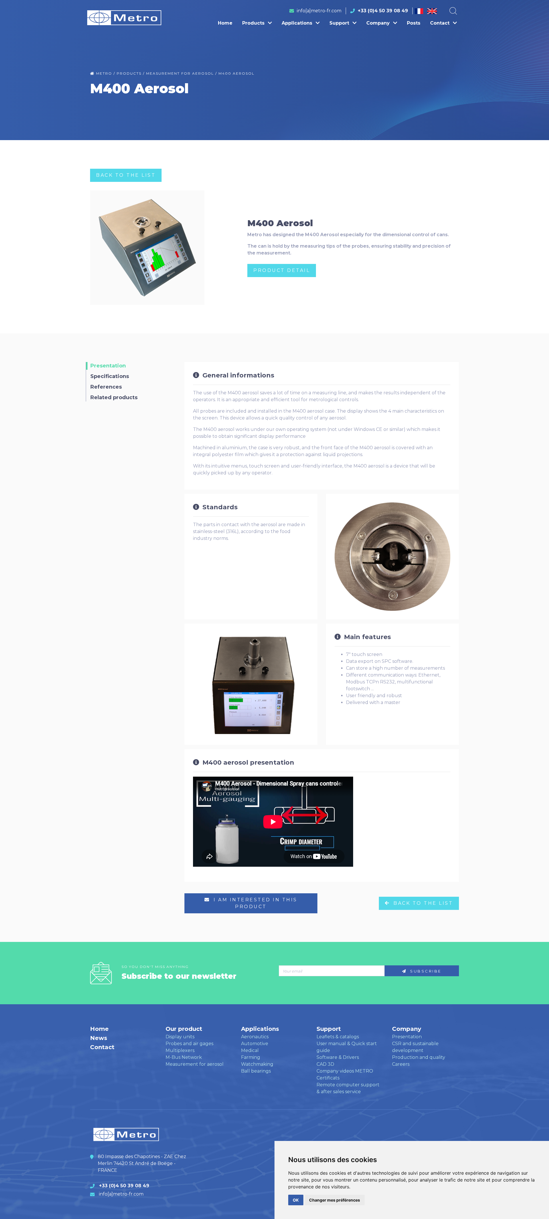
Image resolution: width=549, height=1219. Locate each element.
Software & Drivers (338, 1057)
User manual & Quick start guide (347, 1047)
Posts (413, 23)
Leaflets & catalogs (338, 1036)
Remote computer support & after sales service (348, 1088)
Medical (250, 1050)
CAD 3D (325, 1064)
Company (378, 23)
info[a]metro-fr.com (319, 10)
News (98, 1038)
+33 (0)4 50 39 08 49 (383, 10)
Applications (298, 23)
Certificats (328, 1078)
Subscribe (424, 971)
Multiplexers (180, 1050)
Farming (250, 1057)
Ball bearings (256, 1071)
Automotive (254, 1043)
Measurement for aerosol (195, 1064)
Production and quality (418, 1057)
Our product (184, 1028)
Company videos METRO (345, 1071)
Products (254, 23)
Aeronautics (254, 1036)
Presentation (407, 1036)
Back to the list (126, 175)
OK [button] (296, 1200)
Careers (400, 1064)
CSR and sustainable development (415, 1047)
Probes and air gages (189, 1043)
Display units (180, 1036)
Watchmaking (257, 1064)
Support (340, 23)
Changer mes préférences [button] (334, 1200)
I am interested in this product (254, 903)
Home (225, 23)
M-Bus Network (184, 1057)
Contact (440, 23)
